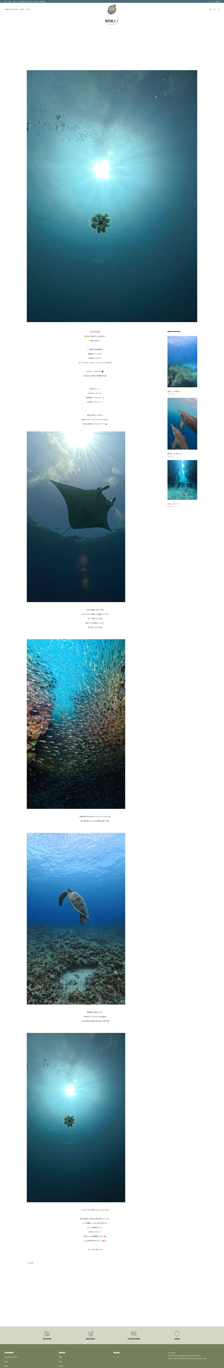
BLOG (6, 1366)
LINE (5, 1)
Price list (35, 1)
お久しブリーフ (173, 504)
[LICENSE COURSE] (133, 1335)
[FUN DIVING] (47, 1335)
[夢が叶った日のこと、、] (182, 424)
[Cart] (219, 9)
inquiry (15, 1)
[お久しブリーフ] (182, 480)
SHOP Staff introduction (25, 1)
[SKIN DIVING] (90, 1335)
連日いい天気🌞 (173, 391)
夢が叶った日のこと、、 (176, 454)
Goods (6, 1361)
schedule (42, 1)
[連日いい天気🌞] (182, 361)
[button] (11, 9)
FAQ (10, 1)
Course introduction (11, 1357)
